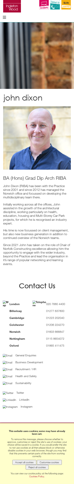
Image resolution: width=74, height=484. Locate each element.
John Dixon (23, 97)
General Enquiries (25, 355)
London (14, 304)
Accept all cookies (24, 462)
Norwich (14, 331)
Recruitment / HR (25, 369)
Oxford (14, 345)
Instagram (26, 406)
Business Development (29, 362)
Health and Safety (26, 376)
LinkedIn (23, 399)
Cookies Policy (36, 476)
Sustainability (23, 383)
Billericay (15, 311)
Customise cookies (49, 462)
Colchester (16, 324)
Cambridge (16, 317)
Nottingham (17, 338)
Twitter (20, 392)
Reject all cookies (37, 467)
